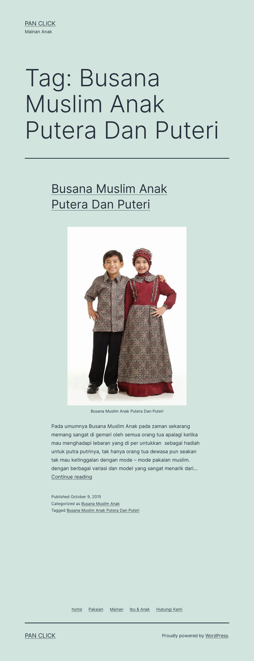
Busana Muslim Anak (100, 503)
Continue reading (71, 477)
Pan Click (40, 23)
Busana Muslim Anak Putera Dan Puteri (103, 510)
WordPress (216, 635)
